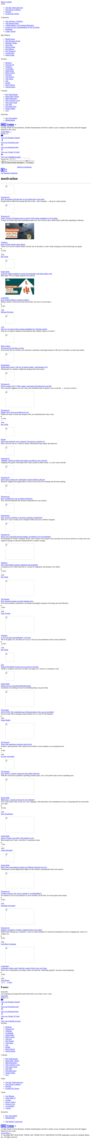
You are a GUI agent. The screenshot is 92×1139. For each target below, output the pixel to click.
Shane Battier (5, 720)
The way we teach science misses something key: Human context (24, 329)
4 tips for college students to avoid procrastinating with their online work (26, 274)
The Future (9, 79)
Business (8, 63)
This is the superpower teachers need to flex (16, 744)
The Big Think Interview (14, 8)
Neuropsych (9, 65)
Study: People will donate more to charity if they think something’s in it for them (29, 218)
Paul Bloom (9, 49)
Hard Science (10, 85)
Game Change (10, 31)
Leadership (9, 69)
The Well (8, 105)
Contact (8, 1100)
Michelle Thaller (11, 43)
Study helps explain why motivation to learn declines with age (23, 479)
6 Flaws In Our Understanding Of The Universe (22, 27)
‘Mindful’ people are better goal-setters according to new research (24, 460)
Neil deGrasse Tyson (12, 41)
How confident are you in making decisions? (17, 499)
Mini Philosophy (11, 98)
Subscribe (14, 173)
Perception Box (10, 107)
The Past (8, 75)
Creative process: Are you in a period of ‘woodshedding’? (21, 893)
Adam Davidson (7, 850)
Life (6, 81)
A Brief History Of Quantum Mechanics (19, 25)
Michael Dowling (7, 312)
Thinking (8, 67)
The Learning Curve (12, 100)
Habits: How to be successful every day (15, 412)
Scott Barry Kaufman (8, 944)
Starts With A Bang (12, 96)
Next (10, 982)
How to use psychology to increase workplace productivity (22, 518)
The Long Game (11, 103)
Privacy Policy (10, 1102)
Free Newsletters (11, 118)
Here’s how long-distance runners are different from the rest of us (24, 867)
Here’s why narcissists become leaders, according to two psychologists (26, 537)
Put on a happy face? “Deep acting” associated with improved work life (26, 386)
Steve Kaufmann (7, 814)
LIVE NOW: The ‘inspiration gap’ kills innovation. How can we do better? (27, 712)
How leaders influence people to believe (15, 300)
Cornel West (9, 53)
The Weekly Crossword (13, 1122)
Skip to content (6, 2)
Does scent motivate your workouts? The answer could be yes (23, 441)
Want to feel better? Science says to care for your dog (19, 667)
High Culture (10, 73)
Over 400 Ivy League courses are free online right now (20, 773)
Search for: (5, 159)
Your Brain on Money (13, 10)
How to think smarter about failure (13, 244)
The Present (9, 77)
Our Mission (9, 1096)
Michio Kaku (10, 39)
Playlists (8, 12)
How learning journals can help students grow (17, 601)
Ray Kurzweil (10, 51)
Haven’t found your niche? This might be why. (17, 838)
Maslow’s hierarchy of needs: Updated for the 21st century (21, 930)
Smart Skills (9, 71)
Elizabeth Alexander (8, 906)
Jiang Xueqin (5, 613)
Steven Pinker (10, 47)
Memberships (10, 120)
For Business (6, 173)
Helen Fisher (9, 55)
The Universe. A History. (14, 21)
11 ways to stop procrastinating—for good (16, 637)
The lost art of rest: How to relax (12, 348)
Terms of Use (10, 1104)
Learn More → (6, 132)
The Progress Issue (12, 23)
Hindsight (8, 29)
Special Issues (10, 87)
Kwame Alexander (7, 756)
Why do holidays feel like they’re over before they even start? (22, 199)
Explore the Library (12, 14)
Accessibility (9, 1106)
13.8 (7, 111)
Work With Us (10, 1098)
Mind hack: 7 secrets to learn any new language (18, 800)
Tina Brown (5, 980)
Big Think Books (11, 94)
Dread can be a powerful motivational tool (16, 686)
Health (7, 83)
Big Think (4, 257)
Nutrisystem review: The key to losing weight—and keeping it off (24, 367)
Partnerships (5, 365)
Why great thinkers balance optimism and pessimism (19, 565)
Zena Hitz (8, 45)
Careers (8, 1108)
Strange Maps (10, 109)
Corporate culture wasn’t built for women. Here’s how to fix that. (24, 968)
